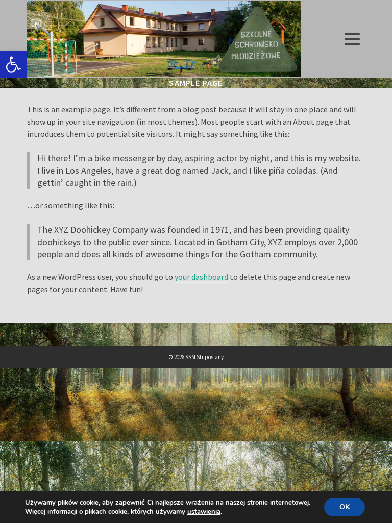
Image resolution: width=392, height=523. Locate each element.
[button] (13, 64)
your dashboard (201, 277)
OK (344, 507)
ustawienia (203, 511)
